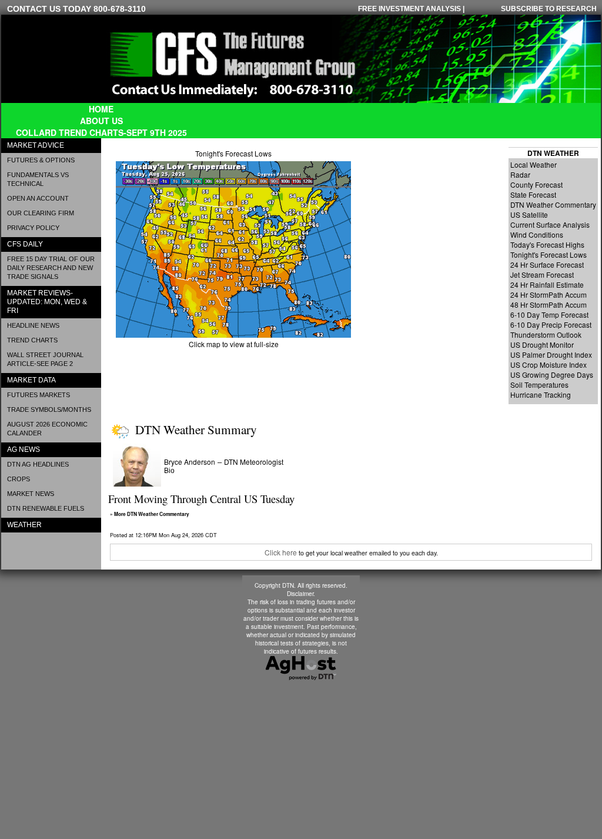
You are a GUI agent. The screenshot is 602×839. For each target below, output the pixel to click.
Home (101, 109)
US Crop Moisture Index (548, 364)
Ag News (23, 449)
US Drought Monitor (542, 344)
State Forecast (533, 194)
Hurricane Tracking (540, 394)
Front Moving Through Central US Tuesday (201, 498)
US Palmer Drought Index (551, 354)
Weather (24, 525)
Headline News (33, 325)
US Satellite (529, 214)
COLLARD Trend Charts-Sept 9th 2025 (101, 132)
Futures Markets (38, 394)
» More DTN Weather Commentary (149, 514)
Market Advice (35, 145)
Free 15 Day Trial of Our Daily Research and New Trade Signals (51, 267)
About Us (101, 120)
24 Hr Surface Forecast (547, 264)
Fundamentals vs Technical (38, 179)
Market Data (31, 380)
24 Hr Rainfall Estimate (547, 284)
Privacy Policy (33, 227)
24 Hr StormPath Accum (548, 294)
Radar (520, 174)
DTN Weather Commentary (553, 204)
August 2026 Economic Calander (47, 429)
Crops (18, 478)
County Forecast (536, 184)
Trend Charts (32, 340)
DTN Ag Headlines (38, 464)
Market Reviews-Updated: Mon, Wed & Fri (47, 302)
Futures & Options (41, 160)
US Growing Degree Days (551, 374)
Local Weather (533, 164)
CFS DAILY (25, 244)
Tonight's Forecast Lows (233, 153)
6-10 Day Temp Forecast (549, 314)
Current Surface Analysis (550, 224)
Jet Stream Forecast (542, 274)
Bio (169, 471)
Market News (30, 493)
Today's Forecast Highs (547, 244)
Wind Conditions (536, 234)
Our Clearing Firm (40, 213)
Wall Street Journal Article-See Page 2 (45, 359)
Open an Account (38, 198)
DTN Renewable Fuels (45, 508)
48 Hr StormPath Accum (548, 304)
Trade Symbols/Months (49, 409)
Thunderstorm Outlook (545, 334)
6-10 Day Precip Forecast (550, 324)
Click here (281, 552)
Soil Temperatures (539, 384)
